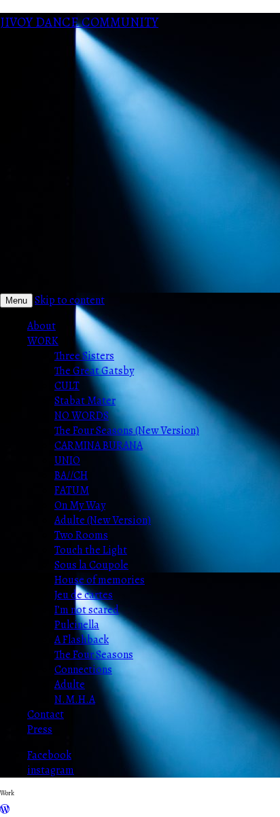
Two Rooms (81, 535)
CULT (67, 385)
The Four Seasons (93, 654)
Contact (45, 714)
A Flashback (81, 639)
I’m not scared (86, 609)
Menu (16, 300)
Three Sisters (84, 355)
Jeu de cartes (83, 594)
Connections (83, 669)
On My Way (79, 505)
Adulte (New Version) (102, 520)
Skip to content (70, 300)
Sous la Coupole (91, 565)
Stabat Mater (85, 400)
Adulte (69, 684)
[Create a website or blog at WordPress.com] (5, 809)
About (41, 326)
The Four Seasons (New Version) (126, 430)
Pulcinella (76, 624)
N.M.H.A (74, 699)
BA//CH (71, 475)
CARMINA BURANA (98, 445)
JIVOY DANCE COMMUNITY (79, 22)
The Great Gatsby (94, 370)
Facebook (49, 755)
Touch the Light (90, 550)
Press (39, 729)
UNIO (67, 460)
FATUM (71, 490)
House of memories (99, 580)
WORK (42, 340)
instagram (50, 770)
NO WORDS (81, 415)
